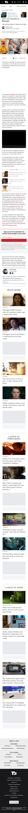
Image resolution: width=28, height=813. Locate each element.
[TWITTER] (11, 273)
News (18, 28)
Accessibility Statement (14, 778)
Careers (14, 793)
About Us (14, 782)
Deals (10, 6)
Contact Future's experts (14, 780)
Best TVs (19, 754)
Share (5, 58)
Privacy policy (14, 786)
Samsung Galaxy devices (21, 745)
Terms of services (17, 244)
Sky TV (8, 154)
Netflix (3, 221)
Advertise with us (14, 791)
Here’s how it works (13, 32)
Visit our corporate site (17, 808)
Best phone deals (7, 762)
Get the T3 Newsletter (21, 6)
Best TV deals (7, 765)
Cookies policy (14, 788)
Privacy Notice (19, 245)
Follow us (16, 58)
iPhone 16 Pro (7, 745)
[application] (14, 138)
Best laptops (8, 754)
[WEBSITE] (13, 273)
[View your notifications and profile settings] (12, 2)
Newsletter (23, 58)
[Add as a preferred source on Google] (14, 802)
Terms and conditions (14, 784)
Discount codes (21, 765)
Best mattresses (19, 756)
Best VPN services (20, 748)
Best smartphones (8, 756)
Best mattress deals (21, 762)
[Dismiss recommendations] (26, 10)
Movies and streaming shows (7, 748)
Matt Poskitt (9, 27)
